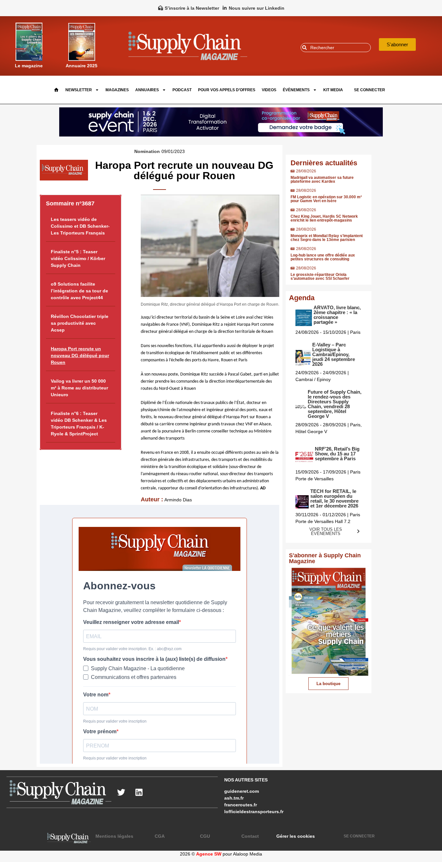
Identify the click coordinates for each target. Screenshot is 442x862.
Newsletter (78, 90)
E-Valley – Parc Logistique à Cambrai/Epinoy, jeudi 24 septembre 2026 (333, 354)
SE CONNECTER (369, 90)
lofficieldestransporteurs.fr (253, 811)
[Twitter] (121, 792)
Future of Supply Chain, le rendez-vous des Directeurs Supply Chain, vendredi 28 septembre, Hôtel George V (334, 404)
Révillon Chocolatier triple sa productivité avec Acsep (79, 323)
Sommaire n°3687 (70, 203)
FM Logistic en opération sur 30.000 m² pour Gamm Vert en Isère (326, 199)
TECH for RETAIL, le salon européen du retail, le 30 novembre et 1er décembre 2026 (334, 498)
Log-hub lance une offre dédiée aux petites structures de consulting (323, 257)
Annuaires (147, 90)
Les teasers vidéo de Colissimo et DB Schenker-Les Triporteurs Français (80, 226)
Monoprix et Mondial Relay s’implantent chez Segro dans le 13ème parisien (327, 238)
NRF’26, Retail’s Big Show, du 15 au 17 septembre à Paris (337, 453)
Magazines (117, 90)
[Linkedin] (139, 792)
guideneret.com (241, 791)
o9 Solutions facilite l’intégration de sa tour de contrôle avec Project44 (79, 290)
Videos (269, 90)
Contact (250, 836)
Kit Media (333, 90)
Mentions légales (114, 836)
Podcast (182, 90)
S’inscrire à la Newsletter (192, 8)
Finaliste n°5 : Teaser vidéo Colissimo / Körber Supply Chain (78, 258)
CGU (205, 836)
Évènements (296, 90)
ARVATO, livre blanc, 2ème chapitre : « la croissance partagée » (337, 315)
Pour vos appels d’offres (226, 90)
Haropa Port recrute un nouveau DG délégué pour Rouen (80, 355)
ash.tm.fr (234, 798)
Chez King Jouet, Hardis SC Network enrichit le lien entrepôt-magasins (324, 218)
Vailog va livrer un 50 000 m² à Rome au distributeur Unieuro (79, 387)
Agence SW (208, 854)
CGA (160, 836)
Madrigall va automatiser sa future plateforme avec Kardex (322, 179)
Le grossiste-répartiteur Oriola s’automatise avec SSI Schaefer (320, 276)
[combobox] (336, 47)
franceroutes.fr (240, 804)
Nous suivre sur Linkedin (256, 8)
